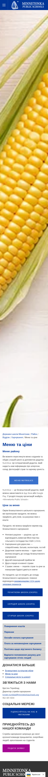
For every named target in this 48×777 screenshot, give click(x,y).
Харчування (17, 437)
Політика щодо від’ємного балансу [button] (22, 649)
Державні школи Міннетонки (23, 2)
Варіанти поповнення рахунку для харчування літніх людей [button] (22, 656)
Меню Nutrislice (23, 480)
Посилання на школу (17, 772)
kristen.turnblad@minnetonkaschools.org (21, 694)
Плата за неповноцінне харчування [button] (22, 643)
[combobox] (35, 774)
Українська (36, 774)
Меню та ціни (11, 673)
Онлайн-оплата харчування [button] (18, 637)
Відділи (6, 437)
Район (34, 434)
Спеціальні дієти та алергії (17, 676)
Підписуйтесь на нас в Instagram (24, 713)
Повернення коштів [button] (14, 626)
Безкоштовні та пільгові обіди (19, 670)
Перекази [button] (9, 631)
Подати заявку (16, 748)
